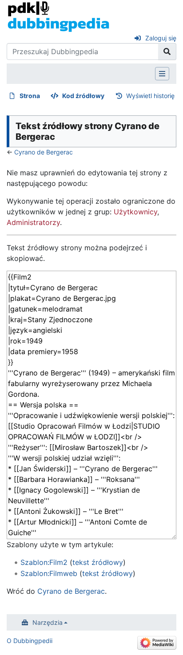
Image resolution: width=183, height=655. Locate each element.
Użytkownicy (135, 211)
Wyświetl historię (150, 95)
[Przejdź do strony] (167, 51)
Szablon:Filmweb (48, 573)
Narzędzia (47, 622)
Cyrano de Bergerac (43, 152)
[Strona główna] (58, 16)
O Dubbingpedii (29, 640)
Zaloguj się (160, 38)
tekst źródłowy (97, 562)
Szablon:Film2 (44, 562)
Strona (30, 95)
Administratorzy (33, 222)
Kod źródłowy (83, 95)
